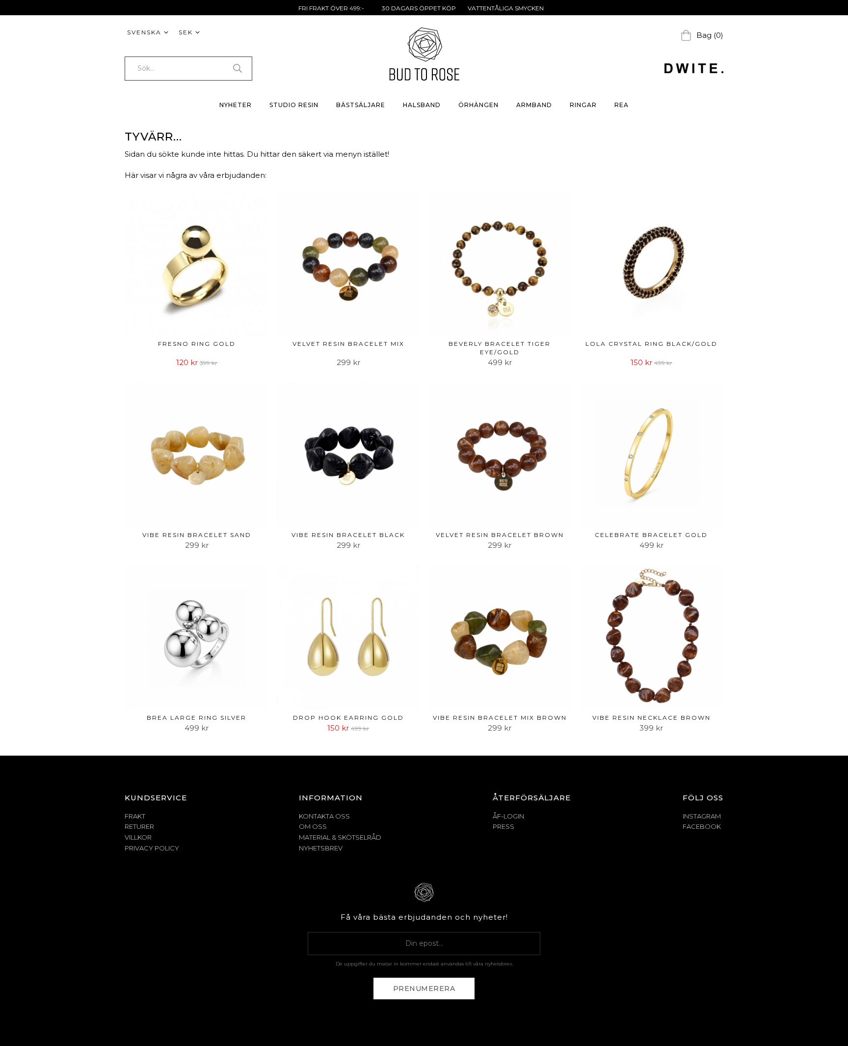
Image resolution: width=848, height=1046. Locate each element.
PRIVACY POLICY (152, 848)
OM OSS (313, 826)
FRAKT (135, 816)
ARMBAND (534, 105)
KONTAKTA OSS (324, 816)
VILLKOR (138, 837)
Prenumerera (424, 988)
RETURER (139, 826)
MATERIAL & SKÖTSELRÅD (340, 837)
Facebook (702, 826)
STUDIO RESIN (293, 105)
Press (503, 826)
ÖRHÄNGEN (478, 105)
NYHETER (235, 105)
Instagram (702, 816)
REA (621, 105)
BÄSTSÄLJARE (360, 105)
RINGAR (583, 105)
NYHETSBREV (321, 848)
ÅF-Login (508, 816)
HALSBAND (422, 105)
